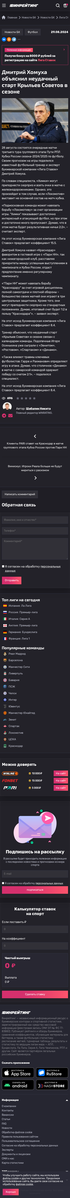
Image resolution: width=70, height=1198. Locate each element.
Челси (13, 693)
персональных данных (49, 883)
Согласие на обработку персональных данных (30, 1145)
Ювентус (14, 706)
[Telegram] (14, 39)
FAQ (4, 1123)
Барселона (16, 660)
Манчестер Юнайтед (22, 713)
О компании (9, 1106)
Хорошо (11, 1191)
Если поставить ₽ (14, 922)
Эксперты (7, 1149)
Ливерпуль (16, 673)
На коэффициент (13, 938)
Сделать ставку (35, 994)
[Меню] (4, 5)
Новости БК (12, 32)
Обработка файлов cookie (17, 1132)
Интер (13, 699)
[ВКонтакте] (4, 39)
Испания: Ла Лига (20, 605)
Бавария (14, 680)
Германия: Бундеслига (21, 632)
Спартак (14, 726)
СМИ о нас (8, 1158)
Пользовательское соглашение (21, 1141)
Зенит (12, 719)
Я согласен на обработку (33, 569)
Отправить (11, 580)
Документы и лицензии (16, 1154)
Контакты (7, 1110)
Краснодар (16, 746)
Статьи (6, 1119)
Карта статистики (13, 1162)
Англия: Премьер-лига (21, 625)
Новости (7, 1128)
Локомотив (16, 732)
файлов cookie (24, 1184)
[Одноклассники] (9, 39)
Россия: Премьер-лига (21, 612)
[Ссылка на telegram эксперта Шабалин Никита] (4, 415)
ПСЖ (12, 686)
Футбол (33, 32)
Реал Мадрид (17, 653)
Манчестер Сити (19, 667)
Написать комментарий (20, 494)
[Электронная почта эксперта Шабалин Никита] (10, 415)
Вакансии (8, 1114)
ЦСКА (12, 739)
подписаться (35, 889)
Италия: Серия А (17, 619)
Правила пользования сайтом (20, 1136)
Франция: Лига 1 (17, 638)
